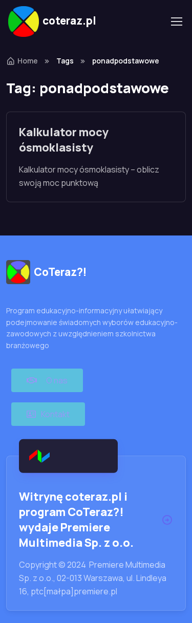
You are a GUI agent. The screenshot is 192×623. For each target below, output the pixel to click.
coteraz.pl (69, 20)
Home (27, 61)
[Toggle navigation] (176, 21)
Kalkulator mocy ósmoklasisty (64, 139)
